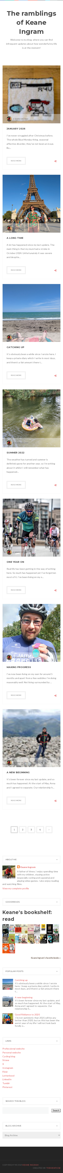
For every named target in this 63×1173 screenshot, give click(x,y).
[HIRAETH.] (50, 929)
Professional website (13, 1048)
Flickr (5, 1071)
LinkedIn (6, 1079)
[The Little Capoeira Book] (5, 938)
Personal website (11, 1052)
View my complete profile (15, 888)
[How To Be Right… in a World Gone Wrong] (12, 948)
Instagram (7, 1067)
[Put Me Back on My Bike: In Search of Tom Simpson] (37, 928)
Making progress (19, 667)
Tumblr (6, 1083)
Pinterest (7, 1087)
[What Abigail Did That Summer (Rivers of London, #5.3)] (24, 928)
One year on (15, 561)
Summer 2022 (15, 452)
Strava (5, 1060)
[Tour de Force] (56, 928)
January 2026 (16, 128)
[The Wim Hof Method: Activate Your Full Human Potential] (18, 938)
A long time (15, 238)
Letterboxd (8, 1075)
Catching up (15, 347)
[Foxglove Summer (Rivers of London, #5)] (12, 938)
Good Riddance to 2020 (27, 1014)
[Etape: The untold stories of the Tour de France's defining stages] (43, 927)
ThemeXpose (53, 1168)
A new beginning (18, 772)
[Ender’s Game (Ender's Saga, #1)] (5, 929)
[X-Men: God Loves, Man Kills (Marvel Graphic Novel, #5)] (56, 937)
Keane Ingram (28, 867)
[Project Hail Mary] (43, 938)
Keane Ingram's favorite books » (46, 958)
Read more (16, 161)
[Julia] (18, 928)
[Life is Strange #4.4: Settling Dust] (37, 938)
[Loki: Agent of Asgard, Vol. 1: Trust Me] (31, 938)
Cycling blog (8, 1056)
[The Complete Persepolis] (50, 938)
